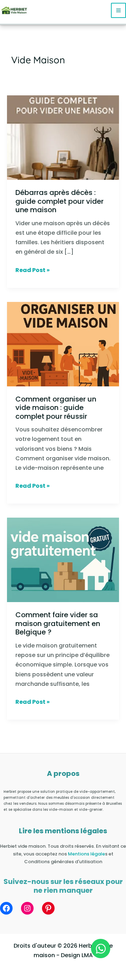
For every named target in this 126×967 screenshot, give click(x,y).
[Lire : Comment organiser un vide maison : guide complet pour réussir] (63, 344)
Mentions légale (86, 854)
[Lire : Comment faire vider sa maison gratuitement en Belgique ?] (63, 560)
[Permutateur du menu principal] (118, 10)
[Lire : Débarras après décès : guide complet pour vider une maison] (63, 137)
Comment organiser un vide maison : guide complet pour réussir (55, 407)
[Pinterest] (48, 908)
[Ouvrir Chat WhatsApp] (100, 948)
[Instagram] (27, 908)
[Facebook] (6, 908)
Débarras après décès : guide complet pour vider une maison (59, 201)
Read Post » (32, 269)
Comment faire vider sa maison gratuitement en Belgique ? (57, 623)
